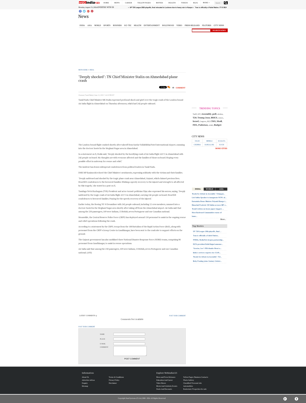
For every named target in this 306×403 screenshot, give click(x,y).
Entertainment (152, 25)
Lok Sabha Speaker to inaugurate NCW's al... (209, 197)
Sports (106, 25)
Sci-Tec (127, 25)
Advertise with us (105, 7)
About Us (85, 377)
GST (199, 114)
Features (206, 25)
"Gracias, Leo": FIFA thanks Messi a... (207, 248)
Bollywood (168, 25)
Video (179, 25)
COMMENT (180, 88)
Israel (196, 121)
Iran (207, 117)
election (220, 114)
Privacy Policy (114, 380)
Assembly (206, 113)
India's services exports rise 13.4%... (207, 253)
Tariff (195, 114)
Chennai (197, 145)
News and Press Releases (165, 377)
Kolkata (221, 141)
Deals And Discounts (164, 389)
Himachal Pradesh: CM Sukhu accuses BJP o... (209, 205)
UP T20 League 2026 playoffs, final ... (207, 231)
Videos (184, 3)
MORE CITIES (221, 148)
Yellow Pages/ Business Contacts (195, 377)
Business (117, 25)
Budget (217, 124)
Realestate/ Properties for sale (195, 389)
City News (219, 25)
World (97, 25)
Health (172, 3)
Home (106, 3)
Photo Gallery (188, 380)
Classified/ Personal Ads (192, 383)
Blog (195, 3)
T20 (195, 117)
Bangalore (209, 145)
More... (223, 219)
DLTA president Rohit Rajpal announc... (208, 244)
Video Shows (161, 383)
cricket (211, 125)
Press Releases (192, 25)
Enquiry (85, 383)
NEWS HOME (83, 70)
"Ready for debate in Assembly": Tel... (207, 257)
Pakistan (203, 124)
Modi (219, 121)
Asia (89, 25)
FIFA (195, 124)
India (82, 25)
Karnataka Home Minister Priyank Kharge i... (209, 201)
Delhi (197, 141)
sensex (220, 118)
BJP (208, 121)
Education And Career (164, 380)
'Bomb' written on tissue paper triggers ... (208, 209)
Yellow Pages (144, 3)
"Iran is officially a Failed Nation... (206, 235)
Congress (203, 121)
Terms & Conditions (116, 377)
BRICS (214, 117)
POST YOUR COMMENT (177, 316)
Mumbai (209, 141)
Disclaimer (113, 383)
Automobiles (188, 386)
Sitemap (85, 386)
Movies (159, 3)
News (117, 3)
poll (214, 113)
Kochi (221, 145)
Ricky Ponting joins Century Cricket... (207, 261)
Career (128, 3)
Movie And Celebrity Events (166, 386)
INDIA (92, 70)
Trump (201, 117)
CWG (213, 121)
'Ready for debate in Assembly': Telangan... (208, 194)
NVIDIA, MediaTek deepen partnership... (208, 240)
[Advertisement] (165, 16)
